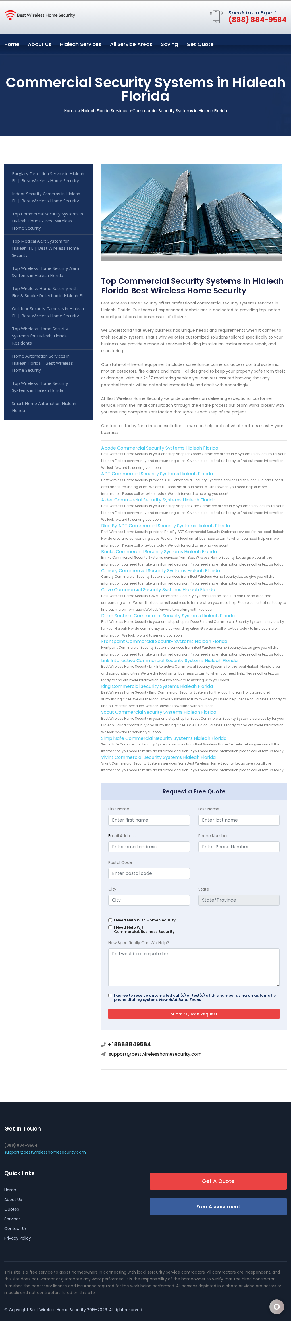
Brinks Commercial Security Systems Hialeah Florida (159, 551)
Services (12, 1219)
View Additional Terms (180, 999)
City (112, 889)
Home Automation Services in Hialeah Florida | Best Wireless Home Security (42, 363)
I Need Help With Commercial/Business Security (144, 929)
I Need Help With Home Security (145, 920)
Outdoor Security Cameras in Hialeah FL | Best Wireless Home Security (48, 312)
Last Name (208, 809)
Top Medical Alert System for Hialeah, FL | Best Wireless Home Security (45, 248)
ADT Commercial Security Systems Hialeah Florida (157, 474)
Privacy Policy (17, 1238)
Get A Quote (218, 1181)
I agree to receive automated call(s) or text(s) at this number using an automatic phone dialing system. (195, 997)
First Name (118, 809)
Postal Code (120, 862)
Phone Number (213, 836)
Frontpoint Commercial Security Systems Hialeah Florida (164, 641)
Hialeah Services (80, 44)
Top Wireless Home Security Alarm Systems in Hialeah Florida (46, 271)
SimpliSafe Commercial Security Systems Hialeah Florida (163, 738)
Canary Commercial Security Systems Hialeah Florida (160, 570)
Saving (169, 44)
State (203, 889)
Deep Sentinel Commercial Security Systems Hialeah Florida (168, 615)
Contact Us (15, 1228)
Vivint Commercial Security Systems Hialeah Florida (158, 757)
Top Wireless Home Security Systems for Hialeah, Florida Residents (40, 336)
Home (11, 44)
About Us (39, 44)
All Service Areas (131, 44)
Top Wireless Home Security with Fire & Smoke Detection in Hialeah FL (48, 291)
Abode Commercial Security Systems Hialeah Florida (159, 448)
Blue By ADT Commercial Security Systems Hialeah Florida (165, 525)
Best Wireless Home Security (58, 1309)
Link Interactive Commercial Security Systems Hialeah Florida (169, 660)
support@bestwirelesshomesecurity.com (155, 1054)
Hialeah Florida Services (104, 111)
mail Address (122, 836)
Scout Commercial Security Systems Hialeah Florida (158, 712)
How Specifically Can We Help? (138, 943)
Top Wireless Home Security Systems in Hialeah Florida (40, 386)
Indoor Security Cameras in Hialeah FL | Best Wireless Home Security (46, 197)
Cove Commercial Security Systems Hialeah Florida (158, 589)
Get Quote (200, 44)
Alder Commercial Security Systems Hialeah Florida (158, 500)
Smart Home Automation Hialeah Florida (44, 406)
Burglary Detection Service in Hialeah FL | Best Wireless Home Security (48, 177)
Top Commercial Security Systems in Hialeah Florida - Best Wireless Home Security (47, 221)
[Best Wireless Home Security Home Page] (39, 15)
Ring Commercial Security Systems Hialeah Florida (157, 686)
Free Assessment (218, 1206)
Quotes (11, 1209)
